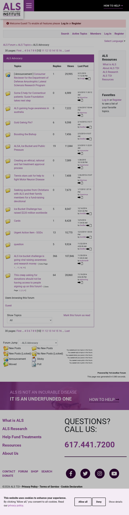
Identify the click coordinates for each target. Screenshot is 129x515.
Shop (34, 471)
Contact (8, 471)
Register (76, 23)
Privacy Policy (30, 486)
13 (49, 50)
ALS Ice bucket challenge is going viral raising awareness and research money (30, 260)
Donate (7, 475)
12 (46, 50)
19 (24, 268)
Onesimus (84, 195)
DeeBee (83, 127)
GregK (82, 79)
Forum (23, 471)
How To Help (112, 5)
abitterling (84, 280)
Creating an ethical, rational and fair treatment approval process (29, 164)
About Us (10, 453)
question (19, 244)
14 (53, 50)
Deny (99, 501)
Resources (11, 445)
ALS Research (14, 428)
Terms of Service (49, 486)
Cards (17, 220)
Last (67, 50)
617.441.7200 (89, 444)
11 (43, 50)
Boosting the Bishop (25, 134)
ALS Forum (9, 44)
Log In (64, 23)
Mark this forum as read (77, 315)
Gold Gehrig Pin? (23, 122)
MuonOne (83, 98)
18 (21, 268)
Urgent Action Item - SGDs (28, 232)
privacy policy (15, 505)
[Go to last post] (87, 79)
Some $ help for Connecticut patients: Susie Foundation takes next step (29, 97)
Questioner (84, 165)
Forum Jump (10, 342)
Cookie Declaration (71, 486)
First (19, 50)
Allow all (83, 501)
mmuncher (84, 151)
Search (65, 33)
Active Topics (79, 33)
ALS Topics (24, 44)
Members (95, 33)
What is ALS (13, 420)
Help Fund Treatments (22, 437)
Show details (115, 501)
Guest (8, 305)
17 (18, 268)
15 (56, 50)
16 (60, 50)
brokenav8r (84, 261)
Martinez (83, 113)
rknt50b (83, 214)
